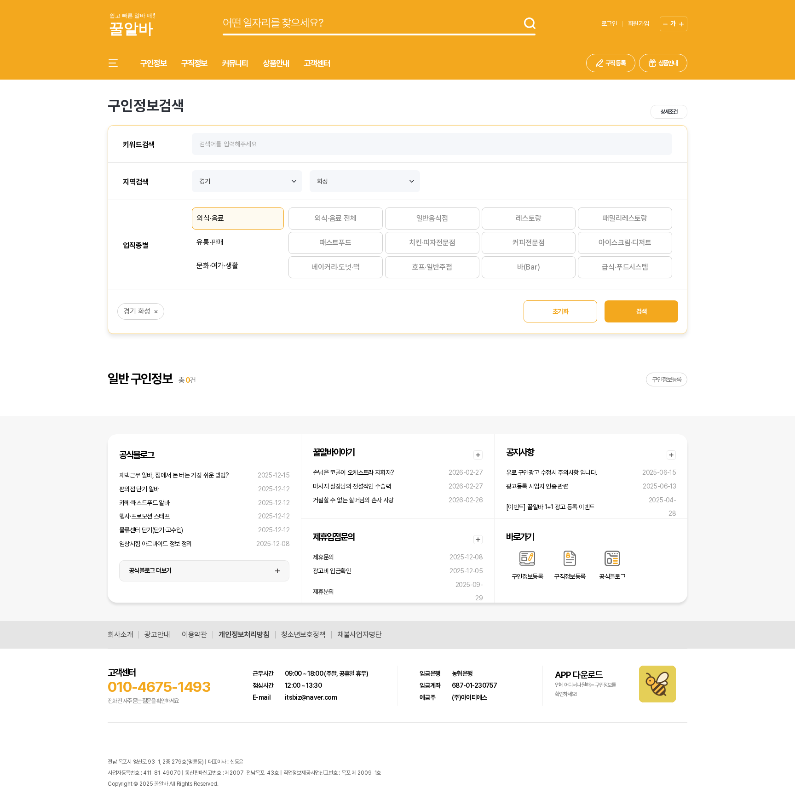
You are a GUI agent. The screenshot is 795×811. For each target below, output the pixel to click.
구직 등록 (615, 63)
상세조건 (669, 112)
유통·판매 (210, 242)
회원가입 (638, 23)
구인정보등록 (666, 379)
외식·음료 (210, 218)
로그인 (609, 23)
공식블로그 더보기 (150, 570)
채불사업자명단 (359, 634)
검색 (641, 311)
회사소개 (120, 634)
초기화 (560, 311)
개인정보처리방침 (244, 634)
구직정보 (194, 63)
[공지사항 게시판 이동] (671, 455)
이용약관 (194, 634)
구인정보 (153, 63)
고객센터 (317, 63)
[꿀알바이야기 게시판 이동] (478, 455)
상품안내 (276, 63)
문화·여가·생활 (217, 265)
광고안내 (157, 634)
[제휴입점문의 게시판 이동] (478, 539)
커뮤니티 (235, 63)
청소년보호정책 (303, 634)
